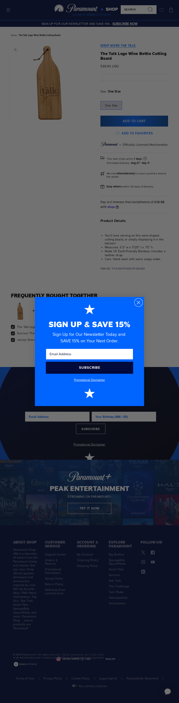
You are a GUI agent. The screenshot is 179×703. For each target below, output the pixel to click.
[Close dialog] (138, 302)
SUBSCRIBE (89, 367)
